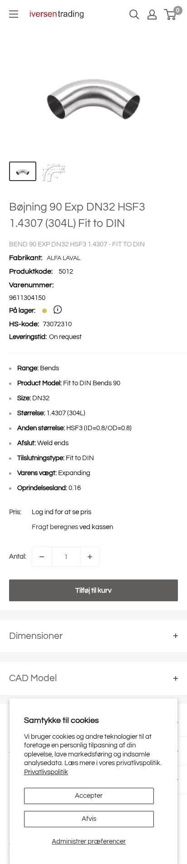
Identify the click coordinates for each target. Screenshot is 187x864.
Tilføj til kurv (93, 590)
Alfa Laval (63, 258)
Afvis (89, 818)
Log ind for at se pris (61, 512)
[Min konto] (152, 15)
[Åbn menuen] (13, 14)
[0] (170, 14)
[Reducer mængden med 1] (41, 556)
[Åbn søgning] (134, 15)
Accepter (89, 795)
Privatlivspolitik (46, 772)
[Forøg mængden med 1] (89, 556)
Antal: (17, 556)
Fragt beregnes (55, 527)
